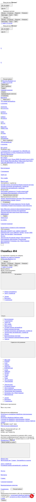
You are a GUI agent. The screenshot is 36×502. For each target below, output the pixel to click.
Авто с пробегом (6, 86)
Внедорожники (6, 152)
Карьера (19, 205)
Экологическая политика (9, 210)
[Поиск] (14, 46)
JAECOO (24, 231)
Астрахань (10, 13)
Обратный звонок (6, 272)
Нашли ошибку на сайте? (8, 442)
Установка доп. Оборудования (19, 241)
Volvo (31, 161)
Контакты (4, 97)
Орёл (15, 15)
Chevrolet (4, 162)
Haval (19, 162)
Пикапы (3, 154)
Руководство (12, 205)
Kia (6, 159)
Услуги (3, 92)
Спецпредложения (6, 90)
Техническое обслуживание (13, 391)
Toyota (3, 159)
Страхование (8, 321)
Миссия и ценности (10, 209)
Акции (6, 296)
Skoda (7, 161)
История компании (15, 204)
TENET (21, 232)
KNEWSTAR (5, 232)
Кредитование (8, 319)
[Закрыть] (15, 450)
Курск (11, 15)
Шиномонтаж (5, 242)
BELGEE (4, 231)
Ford (27, 161)
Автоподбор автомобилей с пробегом (12, 188)
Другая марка (9, 234)
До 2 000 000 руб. (24, 151)
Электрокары (17, 234)
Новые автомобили (10, 291)
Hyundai (22, 159)
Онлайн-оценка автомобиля (10, 184)
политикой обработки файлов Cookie (22, 495)
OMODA (16, 232)
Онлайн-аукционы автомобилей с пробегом (14, 186)
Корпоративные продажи (14, 198)
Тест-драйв (7, 324)
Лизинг (3, 198)
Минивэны (9, 154)
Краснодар (4, 15)
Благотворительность (23, 209)
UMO (30, 232)
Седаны (13, 152)
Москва (3, 13)
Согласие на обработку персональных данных (15, 419)
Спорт (24, 205)
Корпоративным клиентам (8, 93)
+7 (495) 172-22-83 (6, 23)
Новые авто (4, 84)
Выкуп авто (8, 326)
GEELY (18, 231)
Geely (10, 159)
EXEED (9, 231)
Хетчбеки (27, 152)
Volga (2, 234)
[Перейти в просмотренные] (14, 76)
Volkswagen (22, 161)
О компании (4, 95)
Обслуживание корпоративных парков (16, 337)
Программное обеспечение (9, 239)
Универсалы (20, 152)
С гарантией (15, 151)
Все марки (4, 157)
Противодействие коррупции (10, 212)
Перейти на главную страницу (10, 257)
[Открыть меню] (2, 244)
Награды (29, 205)
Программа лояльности (8, 191)
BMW (18, 159)
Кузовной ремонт (14, 237)
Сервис (3, 88)
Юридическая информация (9, 426)
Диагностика (5, 237)
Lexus (27, 159)
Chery (22, 162)
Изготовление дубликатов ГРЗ (17, 193)
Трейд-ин (7, 322)
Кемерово (24, 13)
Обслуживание (25, 237)
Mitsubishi (10, 162)
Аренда (18, 200)
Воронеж (17, 13)
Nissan (14, 159)
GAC (15, 162)
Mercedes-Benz (13, 161)
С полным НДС (6, 151)
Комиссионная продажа (26, 184)
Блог (2, 209)
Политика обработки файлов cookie (12, 417)
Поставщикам (21, 210)
